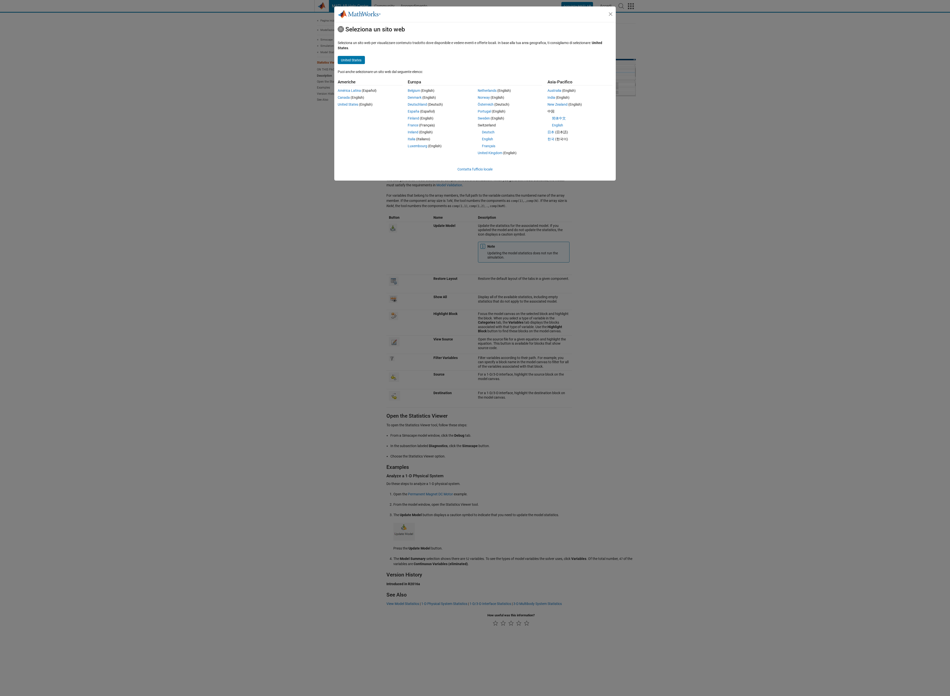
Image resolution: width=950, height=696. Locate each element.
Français (488, 146)
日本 (550, 132)
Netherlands (487, 91)
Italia (411, 139)
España (413, 111)
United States (348, 104)
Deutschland (417, 104)
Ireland (413, 132)
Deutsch (488, 132)
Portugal (484, 111)
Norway (484, 97)
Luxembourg (417, 146)
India (551, 97)
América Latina (349, 91)
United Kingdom (490, 153)
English (487, 139)
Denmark (415, 97)
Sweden (484, 118)
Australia (554, 91)
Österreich (486, 104)
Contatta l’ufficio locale (475, 169)
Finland (413, 118)
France (413, 125)
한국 (550, 139)
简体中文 (559, 118)
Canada (344, 97)
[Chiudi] (610, 14)
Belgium (414, 91)
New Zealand (557, 104)
